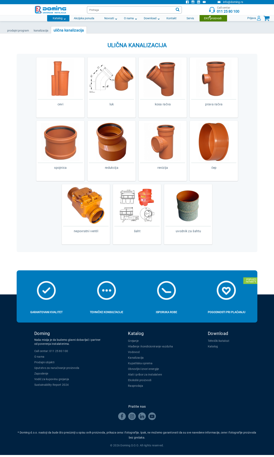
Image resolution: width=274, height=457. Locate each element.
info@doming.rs (233, 2)
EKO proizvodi (212, 18)
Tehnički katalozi (218, 340)
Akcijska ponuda (84, 18)
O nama (129, 18)
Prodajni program (18, 30)
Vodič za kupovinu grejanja (51, 379)
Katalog (58, 18)
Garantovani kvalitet (46, 312)
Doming (42, 333)
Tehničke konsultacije (106, 312)
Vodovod (134, 352)
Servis (190, 18)
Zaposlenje (41, 373)
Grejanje (133, 340)
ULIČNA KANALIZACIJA (69, 30)
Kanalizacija (136, 357)
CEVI (60, 104)
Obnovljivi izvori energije (143, 368)
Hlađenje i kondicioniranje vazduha (150, 346)
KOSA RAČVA (163, 104)
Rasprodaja (135, 385)
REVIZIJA (162, 168)
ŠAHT (137, 231)
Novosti (109, 18)
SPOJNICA (60, 168)
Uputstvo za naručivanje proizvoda (56, 367)
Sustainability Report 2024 (51, 384)
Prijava (251, 18)
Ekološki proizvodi (139, 380)
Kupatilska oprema (140, 363)
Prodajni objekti (44, 362)
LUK (112, 104)
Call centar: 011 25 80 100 (51, 351)
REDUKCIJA (111, 168)
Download (150, 18)
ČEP (214, 168)
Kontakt (171, 18)
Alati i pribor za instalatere (145, 374)
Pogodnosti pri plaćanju (226, 312)
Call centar (228, 9)
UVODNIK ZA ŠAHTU (188, 231)
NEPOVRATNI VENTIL (86, 231)
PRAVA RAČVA (213, 104)
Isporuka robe (166, 312)
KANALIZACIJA (41, 30)
